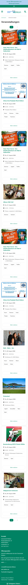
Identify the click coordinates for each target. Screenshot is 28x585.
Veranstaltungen (12, 17)
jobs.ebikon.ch (5, 569)
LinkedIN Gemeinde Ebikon (8, 567)
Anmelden (10, 579)
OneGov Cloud (5, 577)
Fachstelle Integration (7, 572)
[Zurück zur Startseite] (14, 11)
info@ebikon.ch (5, 544)
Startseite (3, 17)
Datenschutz (4, 579)
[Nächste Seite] (17, 27)
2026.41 (11, 577)
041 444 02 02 (4, 546)
